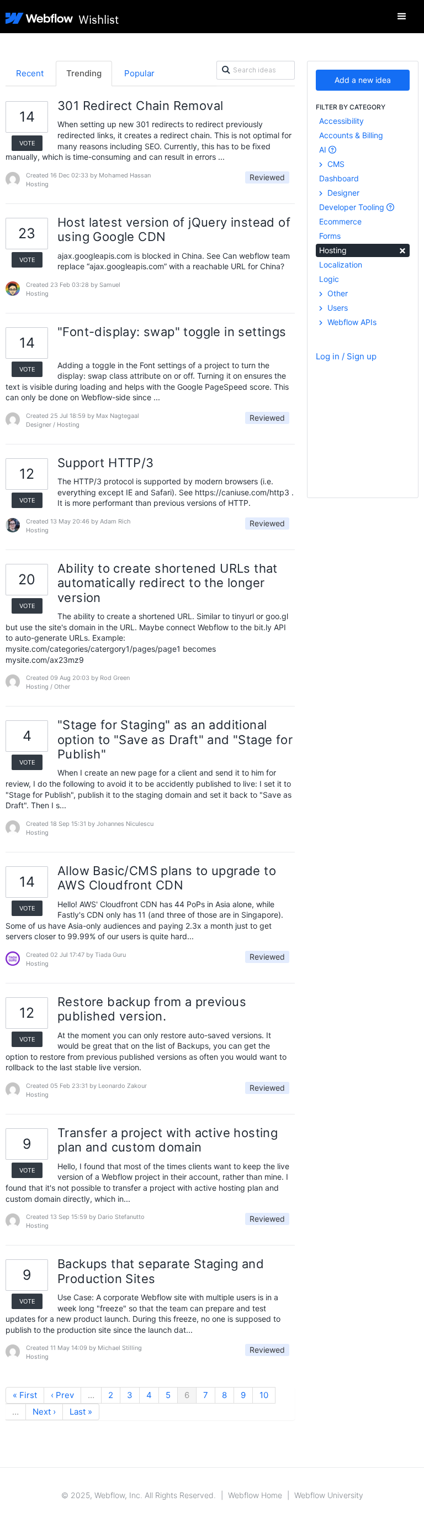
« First (25, 1395)
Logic (329, 279)
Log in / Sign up (346, 356)
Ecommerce (340, 221)
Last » (81, 1411)
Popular (139, 73)
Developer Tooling (352, 207)
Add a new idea (363, 80)
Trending (84, 73)
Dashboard (339, 178)
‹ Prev (62, 1395)
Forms (330, 235)
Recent (30, 73)
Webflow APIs (351, 322)
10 (263, 1395)
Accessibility (341, 120)
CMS (334, 164)
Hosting (362, 249)
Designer (342, 192)
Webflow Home (255, 1495)
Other (336, 293)
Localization (340, 264)
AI (323, 149)
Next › (44, 1411)
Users (336, 307)
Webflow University (328, 1495)
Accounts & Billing (351, 135)
